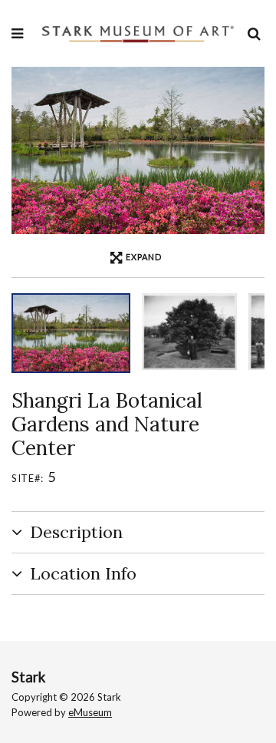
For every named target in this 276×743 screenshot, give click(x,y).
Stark (28, 677)
